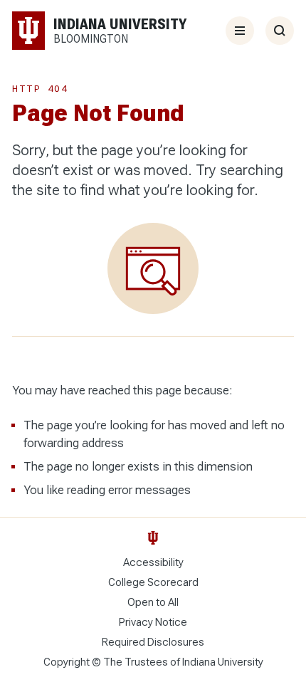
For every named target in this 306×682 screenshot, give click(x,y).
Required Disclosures (153, 642)
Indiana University (222, 662)
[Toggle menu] (240, 30)
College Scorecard (153, 582)
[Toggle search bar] (279, 30)
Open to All (153, 602)
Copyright (66, 662)
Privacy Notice (153, 622)
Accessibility (153, 562)
